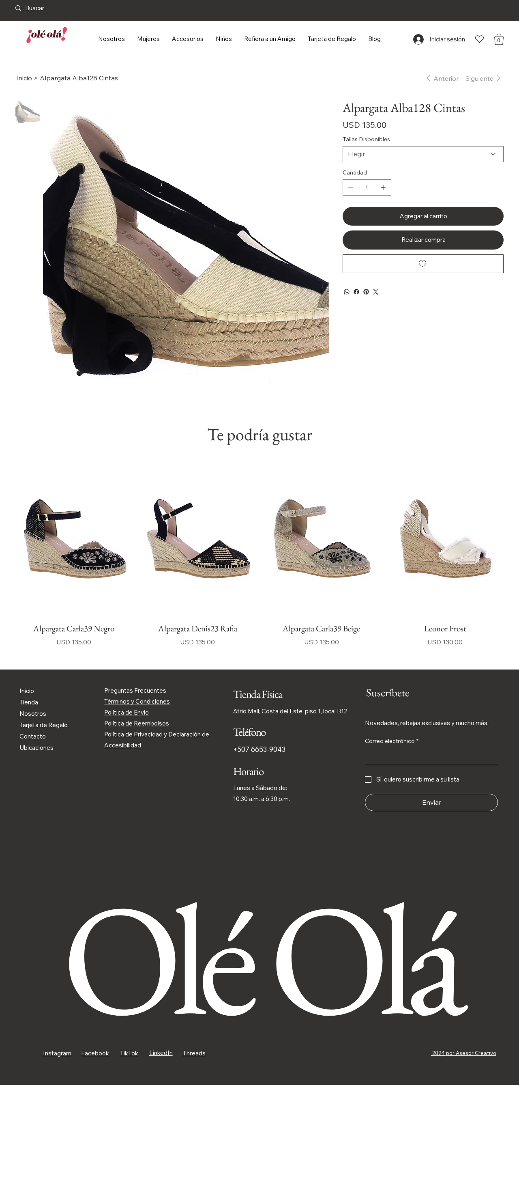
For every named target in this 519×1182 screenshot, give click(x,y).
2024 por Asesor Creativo (463, 1053)
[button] (499, 39)
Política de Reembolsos (136, 723)
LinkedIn (161, 1053)
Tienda (28, 702)
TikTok (129, 1053)
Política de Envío (126, 712)
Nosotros (32, 713)
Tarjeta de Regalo (43, 725)
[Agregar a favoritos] (423, 263)
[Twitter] (376, 292)
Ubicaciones (36, 747)
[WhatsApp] (347, 292)
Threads (194, 1053)
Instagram (57, 1053)
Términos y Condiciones (137, 701)
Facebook (95, 1053)
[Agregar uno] (383, 187)
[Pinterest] (366, 292)
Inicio (26, 691)
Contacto (32, 736)
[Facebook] (356, 292)
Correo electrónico (391, 741)
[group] (259, 554)
